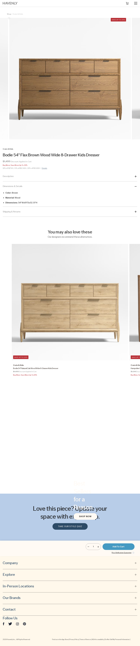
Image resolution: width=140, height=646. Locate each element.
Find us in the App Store (60, 639)
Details (44, 168)
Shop (9, 14)
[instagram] (17, 623)
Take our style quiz (70, 526)
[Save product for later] (9, 20)
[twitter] (10, 623)
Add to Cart (118, 546)
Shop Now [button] (85, 516)
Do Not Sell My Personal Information (117, 639)
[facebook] (3, 623)
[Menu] (134, 3)
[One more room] (98, 546)
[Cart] (127, 3)
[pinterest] (24, 623)
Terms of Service (85, 639)
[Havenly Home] (10, 3)
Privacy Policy (74, 639)
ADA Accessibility (98, 639)
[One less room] (88, 546)
